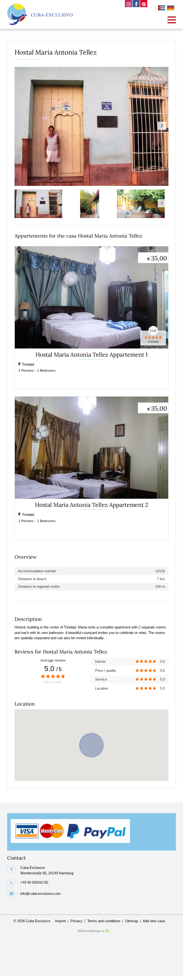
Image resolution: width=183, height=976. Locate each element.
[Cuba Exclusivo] (40, 14)
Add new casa (154, 921)
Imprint (60, 921)
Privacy (76, 921)
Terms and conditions (103, 921)
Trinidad (28, 364)
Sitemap (131, 921)
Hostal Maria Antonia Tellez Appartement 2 (91, 504)
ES (162, 8)
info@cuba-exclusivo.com (40, 893)
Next (162, 126)
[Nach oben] (172, 969)
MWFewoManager (90, 931)
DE (171, 8)
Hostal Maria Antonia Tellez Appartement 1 (92, 354)
